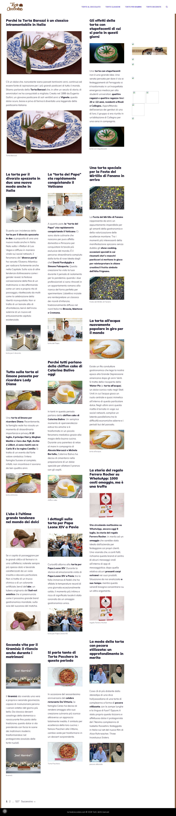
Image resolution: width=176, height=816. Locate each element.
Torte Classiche (112, 7)
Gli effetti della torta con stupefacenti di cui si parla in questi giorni (105, 28)
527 (17, 801)
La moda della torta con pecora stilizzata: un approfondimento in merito (107, 649)
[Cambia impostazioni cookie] (4, 811)
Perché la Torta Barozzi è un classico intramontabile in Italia (37, 22)
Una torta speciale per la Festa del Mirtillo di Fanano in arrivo (107, 174)
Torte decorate (153, 7)
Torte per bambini (133, 7)
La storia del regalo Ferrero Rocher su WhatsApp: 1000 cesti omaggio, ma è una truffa (106, 478)
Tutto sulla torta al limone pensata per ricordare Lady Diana (22, 378)
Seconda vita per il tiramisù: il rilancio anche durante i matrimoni (22, 651)
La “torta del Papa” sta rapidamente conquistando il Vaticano (64, 180)
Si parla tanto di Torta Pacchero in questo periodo (63, 656)
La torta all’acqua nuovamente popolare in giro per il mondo (106, 327)
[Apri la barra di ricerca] (167, 6)
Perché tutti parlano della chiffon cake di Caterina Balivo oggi (65, 368)
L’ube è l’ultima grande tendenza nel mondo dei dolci (22, 518)
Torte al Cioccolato (91, 7)
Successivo (28, 801)
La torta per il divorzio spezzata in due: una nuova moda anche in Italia (23, 182)
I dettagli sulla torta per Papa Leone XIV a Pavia (63, 523)
